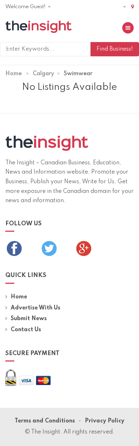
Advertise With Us (35, 308)
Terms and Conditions (45, 421)
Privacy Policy (104, 421)
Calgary (43, 74)
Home (13, 74)
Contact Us (26, 330)
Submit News (29, 319)
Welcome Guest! (26, 6)
